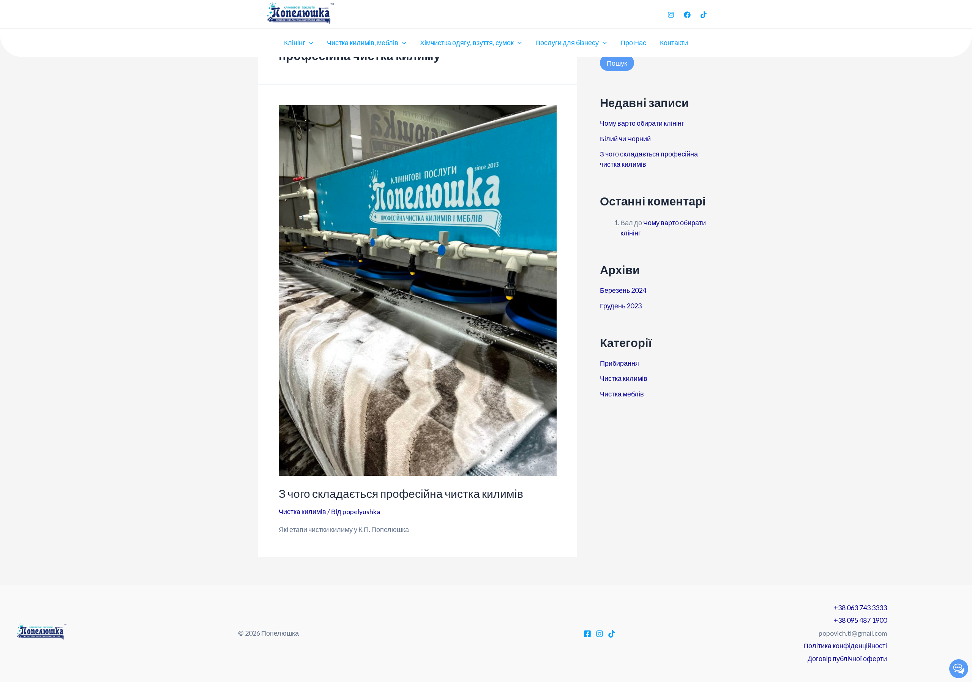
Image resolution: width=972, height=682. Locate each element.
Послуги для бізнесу (567, 42)
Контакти (674, 42)
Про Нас (633, 42)
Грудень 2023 (621, 306)
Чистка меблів (622, 394)
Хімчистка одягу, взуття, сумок (467, 42)
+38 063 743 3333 (860, 607)
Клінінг (294, 42)
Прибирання (619, 363)
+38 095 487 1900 (860, 620)
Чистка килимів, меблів (362, 42)
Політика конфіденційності (845, 645)
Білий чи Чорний (625, 138)
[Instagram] (670, 14)
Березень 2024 (623, 290)
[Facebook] (687, 14)
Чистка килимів (302, 511)
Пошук (617, 63)
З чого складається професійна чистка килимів (401, 493)
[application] (309, 42)
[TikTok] (703, 14)
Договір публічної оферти (847, 658)
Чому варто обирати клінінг (642, 123)
